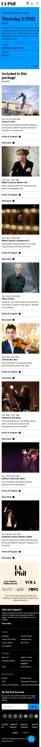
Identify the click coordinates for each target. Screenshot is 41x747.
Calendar (5, 633)
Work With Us (25, 664)
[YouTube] (25, 716)
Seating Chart (25, 637)
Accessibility (6, 643)
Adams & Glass (8, 293)
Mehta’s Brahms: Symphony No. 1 (16, 237)
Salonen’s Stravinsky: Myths (13, 469)
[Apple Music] (35, 716)
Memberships (25, 675)
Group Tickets (7, 640)
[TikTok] (20, 716)
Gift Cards (24, 640)
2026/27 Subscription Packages (16, 13)
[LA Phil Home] (8, 3)
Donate (4, 675)
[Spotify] (30, 716)
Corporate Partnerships (25, 683)
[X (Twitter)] (9, 716)
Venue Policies (25, 633)
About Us (5, 655)
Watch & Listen (26, 655)
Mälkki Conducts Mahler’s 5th (14, 180)
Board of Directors (23, 725)
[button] (37, 3)
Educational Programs (28, 679)
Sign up (32, 707)
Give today (6, 621)
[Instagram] (14, 716)
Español (25, 733)
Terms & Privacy (34, 725)
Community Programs (10, 682)
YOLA (4, 679)
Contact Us (5, 725)
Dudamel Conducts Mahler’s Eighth (17, 526)
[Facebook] (4, 716)
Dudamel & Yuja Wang (11, 410)
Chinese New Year (9, 353)
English (14, 733)
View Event (6, 141)
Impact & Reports (13, 725)
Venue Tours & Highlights (25, 659)
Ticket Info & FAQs (9, 637)
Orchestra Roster (8, 658)
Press (4, 664)
